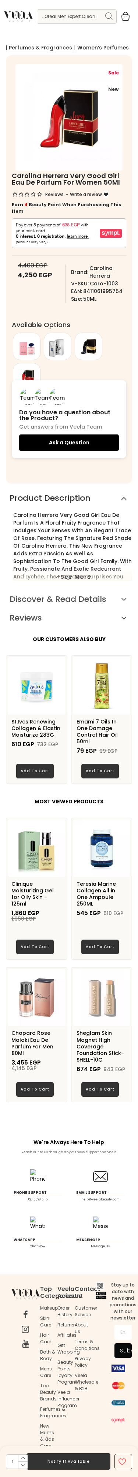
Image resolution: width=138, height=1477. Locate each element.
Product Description (50, 498)
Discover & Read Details (58, 599)
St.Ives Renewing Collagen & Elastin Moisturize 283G (35, 728)
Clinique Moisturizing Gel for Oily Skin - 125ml (32, 894)
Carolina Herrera (101, 272)
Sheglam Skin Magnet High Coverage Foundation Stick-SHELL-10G (100, 1046)
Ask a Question (69, 442)
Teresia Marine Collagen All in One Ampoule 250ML (96, 894)
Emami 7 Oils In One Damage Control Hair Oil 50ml (97, 731)
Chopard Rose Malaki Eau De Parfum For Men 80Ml (32, 1043)
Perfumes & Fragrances (40, 47)
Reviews (26, 617)
